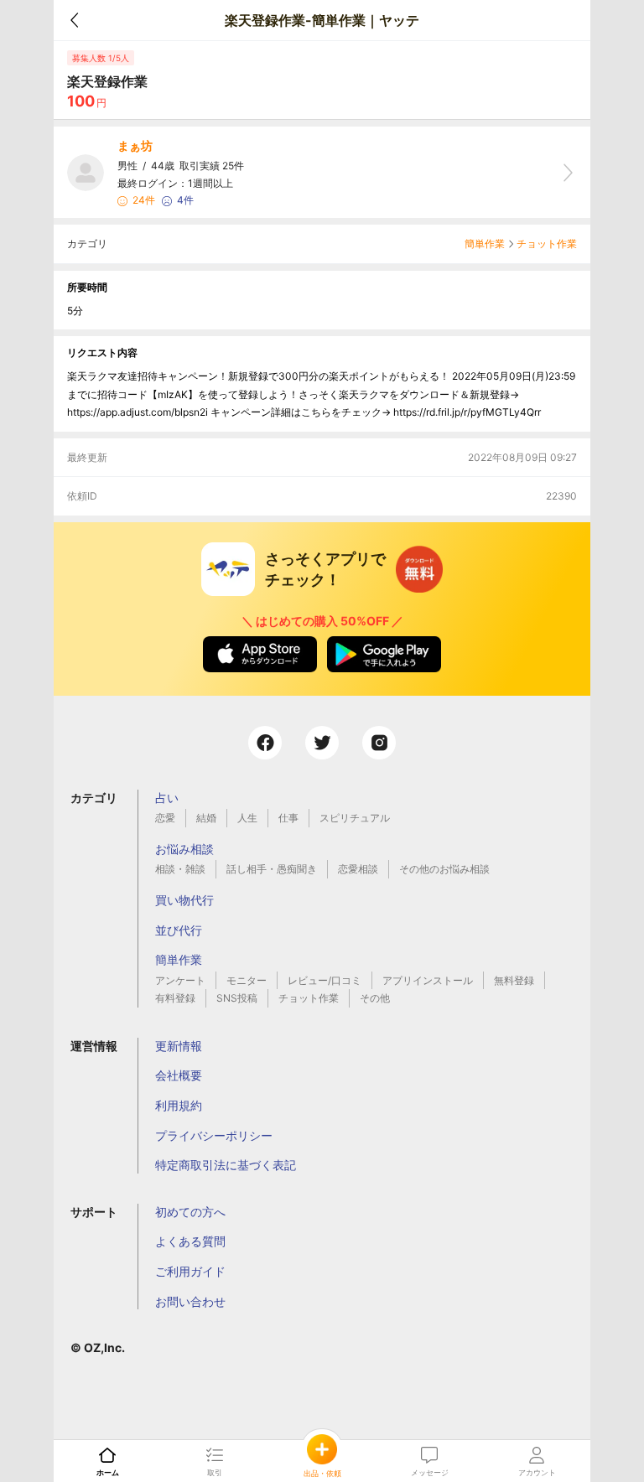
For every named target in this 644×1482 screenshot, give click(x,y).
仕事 (288, 817)
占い (167, 797)
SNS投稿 (236, 998)
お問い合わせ (190, 1301)
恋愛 (165, 817)
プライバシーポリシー (214, 1135)
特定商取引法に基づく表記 (225, 1165)
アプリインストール (427, 980)
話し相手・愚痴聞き (271, 869)
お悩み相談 (184, 849)
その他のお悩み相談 (444, 869)
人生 (247, 817)
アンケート (180, 980)
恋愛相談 (358, 869)
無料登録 (514, 980)
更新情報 (178, 1046)
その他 (375, 998)
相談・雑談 (180, 869)
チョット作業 (547, 243)
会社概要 (178, 1075)
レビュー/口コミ (324, 980)
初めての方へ (190, 1212)
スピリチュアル (354, 817)
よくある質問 (190, 1241)
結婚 (206, 817)
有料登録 (175, 998)
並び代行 (178, 930)
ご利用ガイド (190, 1271)
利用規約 (178, 1105)
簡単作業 (485, 243)
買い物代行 (184, 900)
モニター (246, 980)
